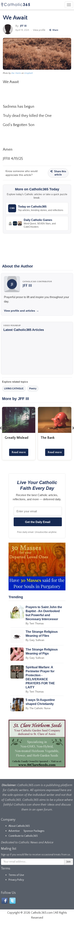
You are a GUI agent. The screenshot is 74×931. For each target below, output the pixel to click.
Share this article (59, 173)
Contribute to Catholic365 (23, 835)
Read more (19, 452)
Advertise (14, 830)
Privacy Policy (16, 879)
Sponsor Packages (34, 830)
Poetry (32, 388)
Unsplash (28, 73)
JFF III (23, 25)
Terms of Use (16, 875)
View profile (39, 30)
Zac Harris (16, 73)
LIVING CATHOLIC (14, 388)
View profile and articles (21, 310)
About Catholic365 (19, 826)
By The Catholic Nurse (38, 708)
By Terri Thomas (35, 623)
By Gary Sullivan (35, 640)
